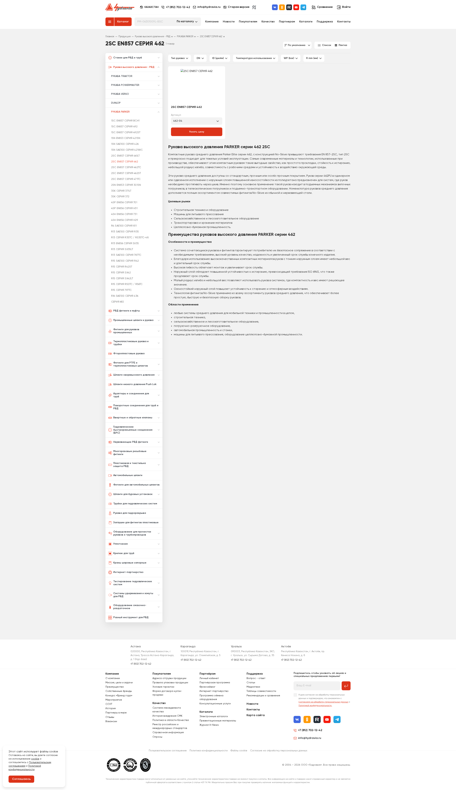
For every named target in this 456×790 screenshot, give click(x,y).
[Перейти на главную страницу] (119, 7)
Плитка (343, 45)
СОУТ (108, 704)
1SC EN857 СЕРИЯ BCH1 (125, 120)
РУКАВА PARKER (120, 112)
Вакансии (111, 721)
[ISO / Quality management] (130, 765)
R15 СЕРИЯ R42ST (121, 267)
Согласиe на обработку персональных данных (278, 750)
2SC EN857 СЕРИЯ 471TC (126, 179)
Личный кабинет (209, 678)
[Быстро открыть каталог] (109, 21)
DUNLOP (116, 103)
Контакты (344, 21)
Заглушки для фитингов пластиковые (136, 522)
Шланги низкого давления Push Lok (134, 384)
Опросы (157, 737)
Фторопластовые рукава (128, 353)
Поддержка (325, 21)
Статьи (251, 682)
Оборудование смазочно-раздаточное (129, 607)
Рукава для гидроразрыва (129, 513)
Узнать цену (196, 132)
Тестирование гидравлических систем (132, 583)
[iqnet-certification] (114, 765)
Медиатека (253, 687)
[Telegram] (303, 7)
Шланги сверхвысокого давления (133, 375)
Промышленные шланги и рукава (133, 320)
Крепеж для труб (123, 553)
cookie (35, 759)
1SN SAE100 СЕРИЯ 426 (125, 144)
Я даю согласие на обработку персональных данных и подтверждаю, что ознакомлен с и (324, 700)
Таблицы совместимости (261, 691)
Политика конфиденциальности (209, 750)
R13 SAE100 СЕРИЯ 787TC (126, 255)
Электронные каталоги (214, 716)
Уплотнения (120, 544)
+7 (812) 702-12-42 (178, 7)
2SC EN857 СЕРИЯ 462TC (126, 167)
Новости (229, 21)
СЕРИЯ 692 (117, 302)
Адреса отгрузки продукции (169, 678)
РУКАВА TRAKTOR (121, 76)
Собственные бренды (118, 691)
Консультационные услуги (215, 703)
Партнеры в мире (116, 712)
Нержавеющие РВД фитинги (130, 442)
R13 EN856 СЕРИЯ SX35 (125, 243)
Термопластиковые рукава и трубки (131, 343)
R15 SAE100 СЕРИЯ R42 (125, 261)
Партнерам (287, 21)
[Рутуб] (289, 7)
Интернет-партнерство (128, 572)
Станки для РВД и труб (127, 57)
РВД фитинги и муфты (126, 311)
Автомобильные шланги (127, 475)
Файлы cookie (238, 750)
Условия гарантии (163, 687)
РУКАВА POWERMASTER (125, 85)
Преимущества (114, 687)
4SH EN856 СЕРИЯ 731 (124, 214)
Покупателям (248, 21)
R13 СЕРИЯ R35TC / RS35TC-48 (130, 237)
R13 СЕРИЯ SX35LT (122, 249)
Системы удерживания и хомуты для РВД (133, 595)
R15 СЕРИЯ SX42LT (122, 278)
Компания (212, 21)
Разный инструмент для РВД (131, 617)
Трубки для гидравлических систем (135, 503)
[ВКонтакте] (275, 7)
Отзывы (109, 717)
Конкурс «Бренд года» (118, 695)
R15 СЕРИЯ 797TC (121, 290)
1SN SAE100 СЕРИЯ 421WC (127, 150)
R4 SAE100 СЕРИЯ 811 (124, 226)
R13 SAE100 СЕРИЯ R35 (125, 231)
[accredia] (145, 765)
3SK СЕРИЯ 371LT (121, 191)
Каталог (123, 21)
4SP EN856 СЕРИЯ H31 (124, 208)
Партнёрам (208, 673)
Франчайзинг (207, 687)
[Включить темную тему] (254, 7)
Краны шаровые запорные (129, 563)
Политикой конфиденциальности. (315, 706)
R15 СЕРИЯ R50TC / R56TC (126, 284)
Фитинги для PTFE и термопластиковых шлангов (130, 364)
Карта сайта (256, 715)
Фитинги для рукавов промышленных (126, 331)
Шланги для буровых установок (132, 494)
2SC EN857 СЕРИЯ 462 (124, 161)
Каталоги (305, 21)
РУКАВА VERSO (120, 94)
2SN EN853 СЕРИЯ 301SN (126, 185)
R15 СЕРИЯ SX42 (121, 272)
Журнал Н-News (209, 725)
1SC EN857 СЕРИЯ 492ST (125, 132)
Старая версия (238, 7)
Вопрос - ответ (256, 678)
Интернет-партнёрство (214, 691)
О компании (112, 678)
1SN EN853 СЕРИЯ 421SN (125, 138)
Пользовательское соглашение (168, 750)
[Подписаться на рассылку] (346, 685)
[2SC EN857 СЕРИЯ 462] (196, 86)
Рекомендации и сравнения (263, 695)
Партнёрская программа (215, 682)
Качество (268, 21)
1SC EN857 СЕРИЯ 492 (124, 126)
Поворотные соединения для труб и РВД (135, 407)
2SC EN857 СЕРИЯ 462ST (126, 173)
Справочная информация (168, 732)
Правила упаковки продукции (170, 682)
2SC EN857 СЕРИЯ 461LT (125, 156)
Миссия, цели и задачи (119, 682)
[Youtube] (296, 7)
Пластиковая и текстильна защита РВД (129, 464)
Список (326, 45)
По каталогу (185, 21)
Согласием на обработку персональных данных (323, 702)
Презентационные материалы (218, 720)
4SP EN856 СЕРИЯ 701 (124, 202)
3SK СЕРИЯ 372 (120, 196)
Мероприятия (113, 700)
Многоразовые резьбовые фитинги (129, 453)
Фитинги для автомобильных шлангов (136, 485)
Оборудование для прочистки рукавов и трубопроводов (132, 533)
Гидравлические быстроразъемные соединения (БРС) (132, 430)
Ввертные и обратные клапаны (132, 417)
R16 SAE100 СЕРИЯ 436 (124, 296)
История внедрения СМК (167, 716)
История (110, 708)
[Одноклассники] (282, 7)
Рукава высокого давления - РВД (133, 67)
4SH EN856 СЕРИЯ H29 (124, 220)
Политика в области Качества (170, 720)
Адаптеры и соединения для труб (131, 395)
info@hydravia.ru (309, 738)
